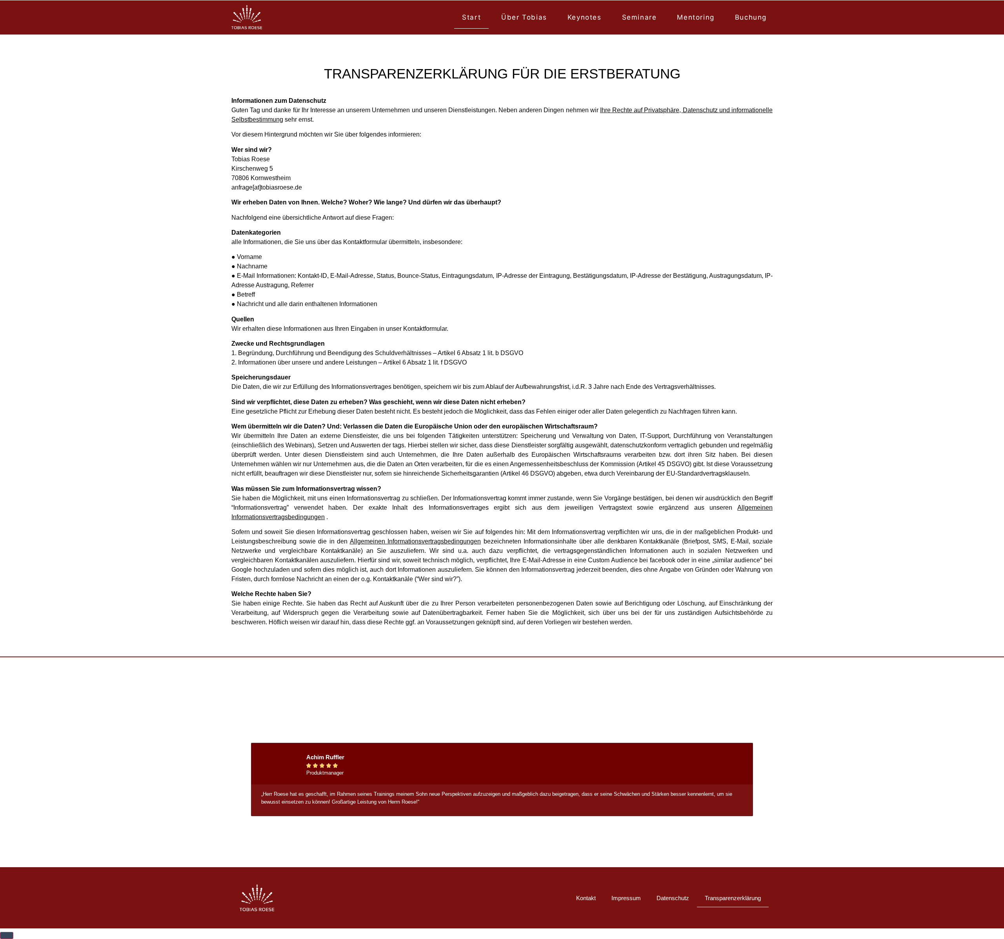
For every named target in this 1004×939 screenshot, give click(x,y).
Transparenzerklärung (733, 898)
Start (471, 17)
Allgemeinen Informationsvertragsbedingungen (415, 541)
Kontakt (586, 898)
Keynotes (584, 17)
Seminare (639, 17)
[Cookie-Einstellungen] (6, 935)
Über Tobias (524, 17)
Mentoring (695, 17)
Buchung (751, 17)
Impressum (626, 898)
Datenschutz (673, 898)
